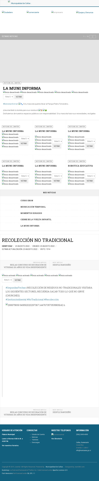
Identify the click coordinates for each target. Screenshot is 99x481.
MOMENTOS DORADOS (31, 213)
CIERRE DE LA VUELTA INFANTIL (35, 219)
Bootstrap (5, 470)
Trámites (35, 440)
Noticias (35, 437)
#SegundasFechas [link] (16, 287)
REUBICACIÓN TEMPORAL (33, 207)
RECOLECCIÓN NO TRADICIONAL (37, 240)
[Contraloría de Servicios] (84, 12)
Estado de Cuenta (38, 434)
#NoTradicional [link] (35, 299)
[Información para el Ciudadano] (12, 12)
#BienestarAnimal (10, 104)
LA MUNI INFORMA (22, 88)
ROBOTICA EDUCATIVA (80, 165)
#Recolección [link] (51, 299)
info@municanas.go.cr (83, 450)
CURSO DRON (26, 200)
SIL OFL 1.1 (31, 473)
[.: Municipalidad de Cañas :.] (20, 3)
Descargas (36, 442)
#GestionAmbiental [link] (16, 299)
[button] (90, 36)
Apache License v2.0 (60, 470)
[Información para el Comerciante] (37, 12)
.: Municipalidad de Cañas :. (54, 467)
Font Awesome (7, 473)
